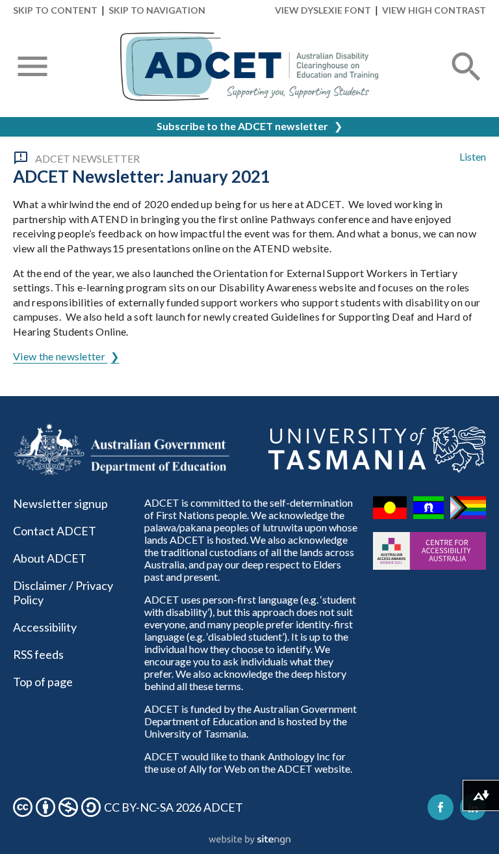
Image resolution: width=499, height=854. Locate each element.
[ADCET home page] (249, 66)
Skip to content (55, 10)
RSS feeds (38, 654)
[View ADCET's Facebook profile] (441, 807)
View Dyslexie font (323, 10)
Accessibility (45, 627)
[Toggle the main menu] (32, 67)
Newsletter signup (60, 503)
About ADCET (49, 558)
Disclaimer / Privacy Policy (63, 592)
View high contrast (434, 10)
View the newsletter (60, 356)
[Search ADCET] (466, 82)
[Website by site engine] (249, 840)
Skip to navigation (157, 10)
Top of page (43, 681)
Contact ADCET (54, 531)
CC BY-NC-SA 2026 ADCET (173, 807)
